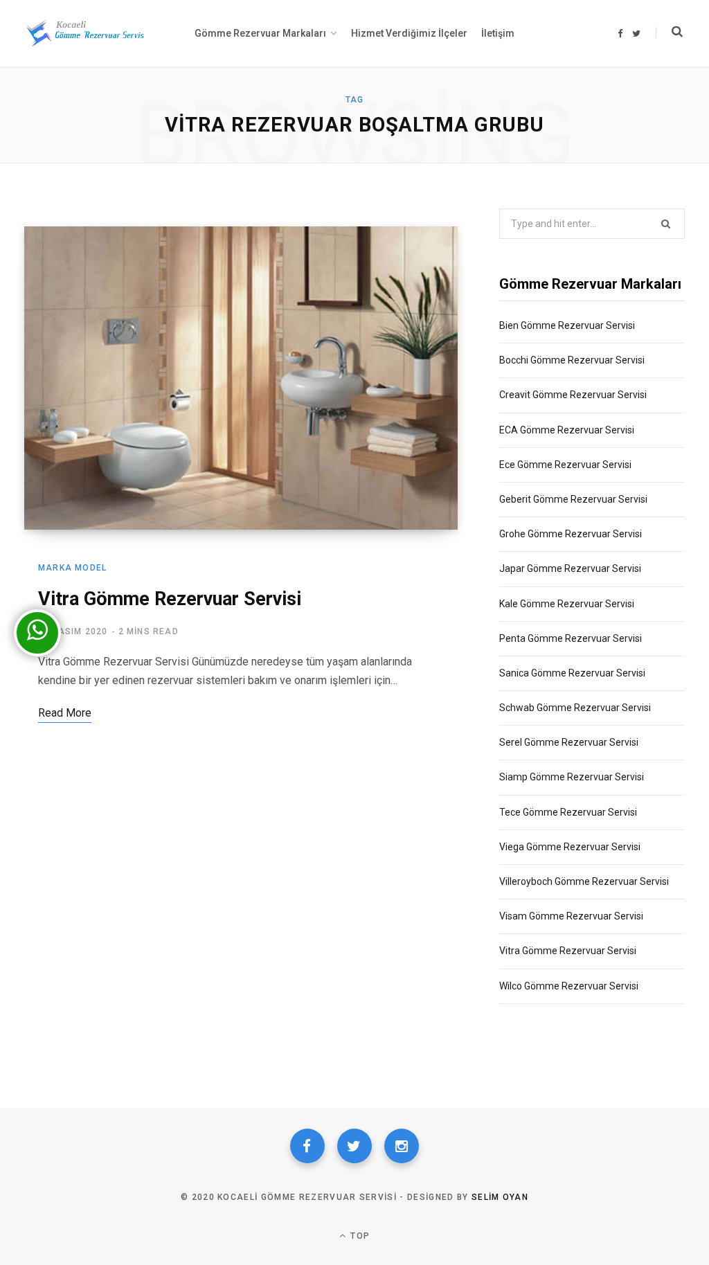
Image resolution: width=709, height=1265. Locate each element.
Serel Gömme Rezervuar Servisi (568, 742)
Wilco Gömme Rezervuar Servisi (568, 986)
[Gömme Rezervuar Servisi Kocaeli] (85, 33)
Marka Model (72, 568)
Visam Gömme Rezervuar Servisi (571, 916)
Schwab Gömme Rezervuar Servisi (575, 707)
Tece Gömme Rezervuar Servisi (568, 812)
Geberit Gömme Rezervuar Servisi (573, 499)
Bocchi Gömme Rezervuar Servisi (572, 360)
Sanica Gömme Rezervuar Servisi (572, 673)
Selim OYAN (500, 1197)
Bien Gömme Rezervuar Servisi (567, 325)
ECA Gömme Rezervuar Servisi (566, 430)
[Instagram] (401, 1146)
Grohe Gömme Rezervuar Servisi (570, 533)
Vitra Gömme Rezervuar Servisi (169, 599)
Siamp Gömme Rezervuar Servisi (571, 776)
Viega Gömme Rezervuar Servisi (569, 846)
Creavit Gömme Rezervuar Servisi (573, 394)
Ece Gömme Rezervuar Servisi (565, 464)
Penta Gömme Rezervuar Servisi (570, 638)
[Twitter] (354, 1146)
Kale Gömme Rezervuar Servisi (566, 603)
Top (359, 1236)
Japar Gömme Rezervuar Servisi (570, 568)
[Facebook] (307, 1146)
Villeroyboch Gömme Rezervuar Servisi (584, 881)
